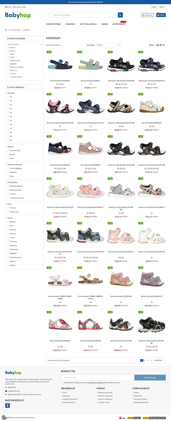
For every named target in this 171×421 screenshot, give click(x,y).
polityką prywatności (95, 383)
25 (11, 120)
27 (11, 128)
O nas (9, 7)
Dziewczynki (14, 212)
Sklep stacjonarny (69, 402)
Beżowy (13, 222)
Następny (159, 360)
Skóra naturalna (15, 190)
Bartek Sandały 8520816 (60, 81)
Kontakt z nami (20, 7)
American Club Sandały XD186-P (152, 207)
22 (11, 109)
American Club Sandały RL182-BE (60, 207)
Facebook (7, 405)
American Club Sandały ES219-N (151, 81)
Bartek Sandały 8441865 (60, 165)
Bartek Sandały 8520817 (90, 81)
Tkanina (13, 194)
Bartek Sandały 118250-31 (151, 296)
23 (11, 113)
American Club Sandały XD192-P (121, 252)
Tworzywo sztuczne (17, 198)
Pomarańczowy (15, 257)
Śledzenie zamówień (141, 402)
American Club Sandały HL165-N (91, 123)
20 (11, 101)
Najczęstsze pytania (105, 393)
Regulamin (66, 396)
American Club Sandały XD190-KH (60, 253)
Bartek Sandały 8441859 (151, 123)
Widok (151, 45)
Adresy (136, 393)
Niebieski (13, 253)
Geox (12, 158)
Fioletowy (13, 245)
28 (11, 132)
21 (11, 105)
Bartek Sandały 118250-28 (121, 296)
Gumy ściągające (16, 168)
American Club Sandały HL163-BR (151, 165)
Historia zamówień (140, 399)
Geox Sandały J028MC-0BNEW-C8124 (90, 297)
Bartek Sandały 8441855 (90, 165)
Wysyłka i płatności (105, 396)
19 (11, 97)
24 (11, 116)
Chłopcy (13, 208)
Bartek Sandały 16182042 (90, 341)
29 (11, 136)
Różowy (13, 261)
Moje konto (138, 396)
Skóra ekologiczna (16, 186)
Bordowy (13, 230)
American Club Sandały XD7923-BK (152, 342)
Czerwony (13, 241)
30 (11, 140)
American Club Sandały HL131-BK (60, 123)
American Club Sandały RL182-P (90, 207)
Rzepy (12, 176)
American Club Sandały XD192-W (151, 252)
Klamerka (13, 172)
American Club (15, 150)
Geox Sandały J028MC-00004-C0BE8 (60, 297)
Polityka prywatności (70, 399)
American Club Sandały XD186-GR (121, 208)
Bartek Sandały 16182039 (60, 341)
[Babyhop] (18, 15)
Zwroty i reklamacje (105, 399)
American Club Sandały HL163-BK (121, 165)
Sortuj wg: (91, 45)
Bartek (12, 154)
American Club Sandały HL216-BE (121, 123)
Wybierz (100, 45)
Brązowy (13, 233)
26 (11, 124)
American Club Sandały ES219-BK (121, 81)
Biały (11, 226)
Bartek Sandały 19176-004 (121, 341)
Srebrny (13, 265)
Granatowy (14, 249)
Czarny (12, 237)
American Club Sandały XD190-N (90, 252)
